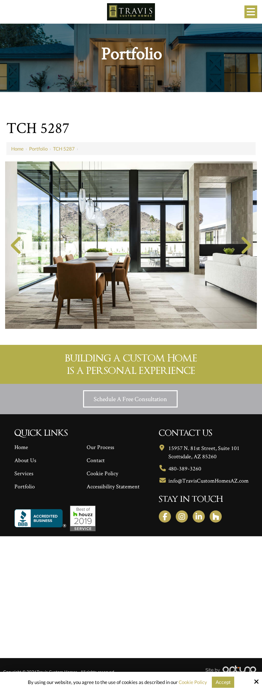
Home (17, 148)
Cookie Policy (193, 682)
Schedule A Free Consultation (130, 399)
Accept (223, 682)
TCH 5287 (64, 148)
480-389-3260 (184, 468)
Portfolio (38, 148)
